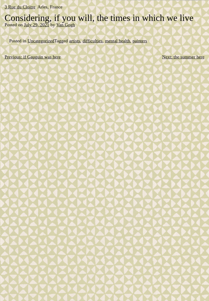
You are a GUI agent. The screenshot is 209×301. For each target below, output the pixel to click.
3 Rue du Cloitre (20, 6)
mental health (117, 40)
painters (140, 40)
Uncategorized (41, 40)
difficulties (92, 40)
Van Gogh (65, 24)
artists (74, 40)
